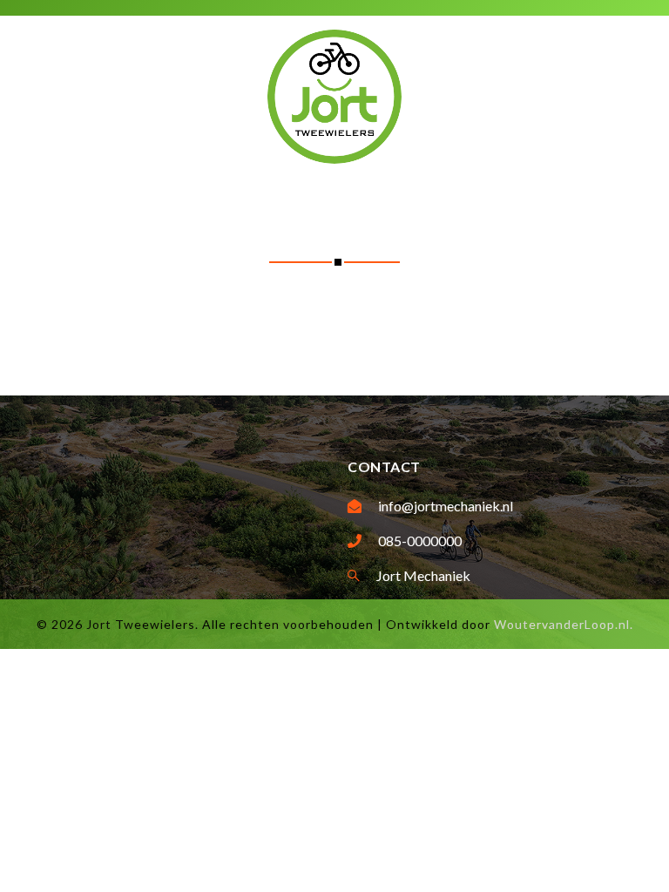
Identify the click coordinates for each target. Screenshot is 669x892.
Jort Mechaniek (423, 575)
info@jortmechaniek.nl (445, 505)
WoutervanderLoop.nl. (563, 624)
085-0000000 (420, 540)
